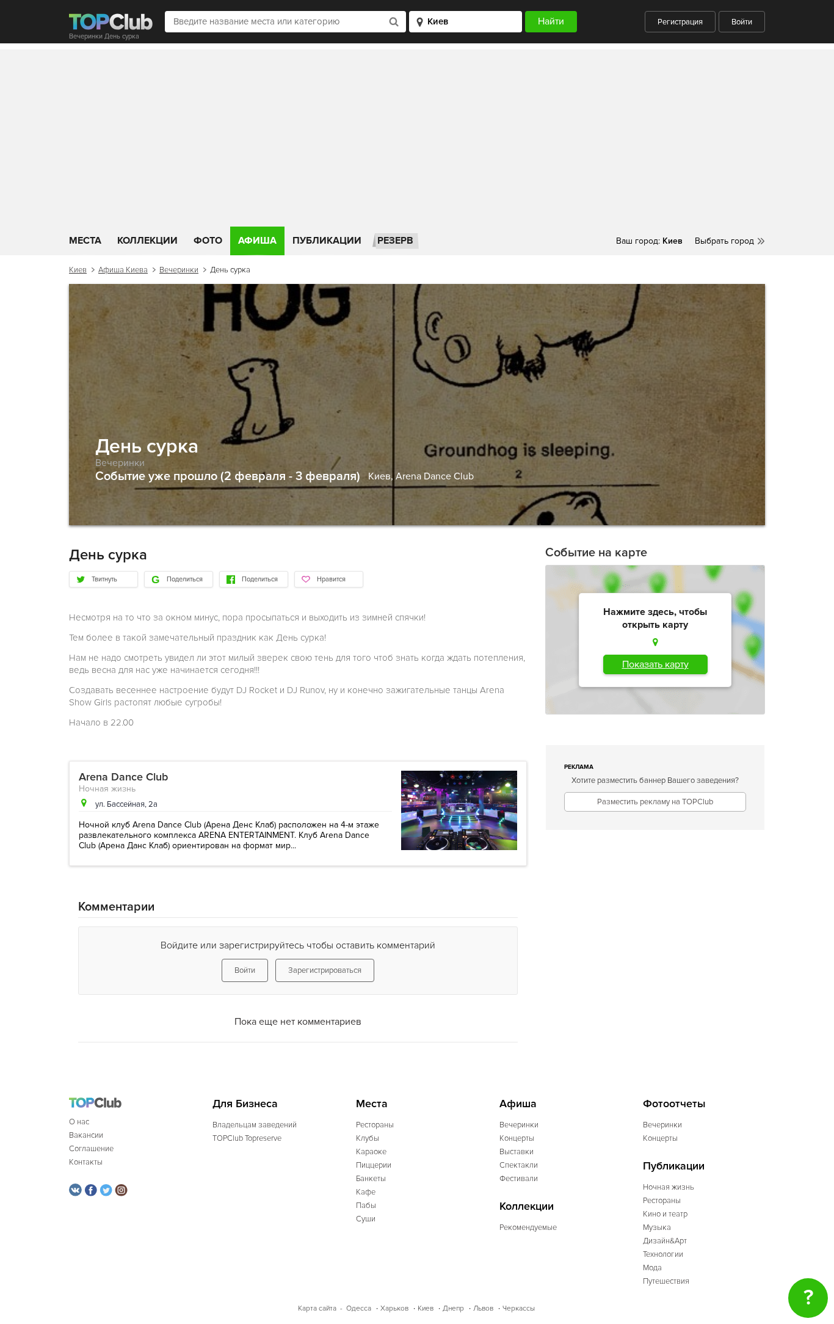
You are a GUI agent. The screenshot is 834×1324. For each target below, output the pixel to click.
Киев (78, 270)
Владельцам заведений (254, 1125)
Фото (208, 241)
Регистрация (680, 22)
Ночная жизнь (107, 789)
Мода (652, 1268)
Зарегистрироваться (324, 970)
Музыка (657, 1227)
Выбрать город (724, 241)
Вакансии (86, 1135)
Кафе (365, 1192)
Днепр (453, 1308)
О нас (79, 1122)
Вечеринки (178, 270)
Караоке (371, 1152)
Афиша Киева (123, 270)
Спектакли (518, 1165)
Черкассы (518, 1308)
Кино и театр (665, 1214)
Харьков (394, 1308)
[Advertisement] (417, 134)
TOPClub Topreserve (246, 1138)
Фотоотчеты (674, 1103)
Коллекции (147, 241)
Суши (365, 1219)
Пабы (366, 1205)
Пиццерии (373, 1165)
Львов (483, 1308)
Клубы (367, 1138)
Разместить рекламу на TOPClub (655, 802)
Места (85, 241)
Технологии (663, 1254)
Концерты (516, 1138)
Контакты (86, 1162)
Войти (741, 22)
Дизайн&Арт (665, 1241)
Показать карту (655, 664)
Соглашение (91, 1149)
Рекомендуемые (528, 1227)
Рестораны (375, 1125)
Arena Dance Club (435, 476)
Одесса (358, 1308)
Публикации (326, 241)
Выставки (516, 1152)
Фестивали (518, 1179)
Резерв (395, 241)
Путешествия (666, 1281)
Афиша (257, 241)
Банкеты (371, 1179)
